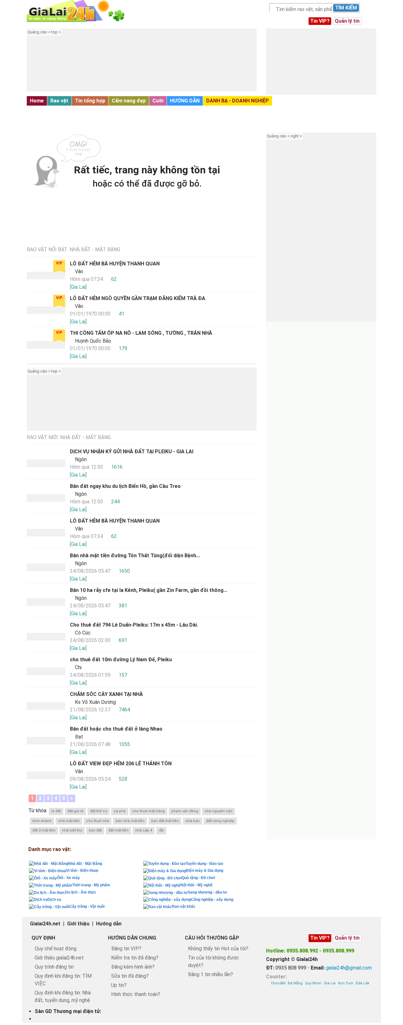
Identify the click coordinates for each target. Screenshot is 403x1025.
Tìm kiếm (346, 8)
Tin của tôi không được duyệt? (213, 961)
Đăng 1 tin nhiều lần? (210, 974)
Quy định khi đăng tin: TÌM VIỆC (63, 980)
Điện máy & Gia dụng (204, 870)
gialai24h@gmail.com (349, 968)
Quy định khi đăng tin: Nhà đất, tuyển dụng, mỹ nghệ (63, 996)
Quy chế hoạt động (56, 949)
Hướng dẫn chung (132, 938)
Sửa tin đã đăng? (130, 976)
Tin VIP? (320, 21)
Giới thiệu (78, 924)
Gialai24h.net (45, 924)
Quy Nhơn (313, 983)
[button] (149, 64)
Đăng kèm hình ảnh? (133, 967)
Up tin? (119, 985)
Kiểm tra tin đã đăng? (134, 958)
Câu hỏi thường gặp (212, 938)
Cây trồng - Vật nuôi (87, 906)
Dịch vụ (54, 899)
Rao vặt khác (184, 906)
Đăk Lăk (362, 983)
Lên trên (392, 1006)
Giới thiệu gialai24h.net (59, 958)
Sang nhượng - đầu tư (207, 892)
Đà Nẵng (295, 983)
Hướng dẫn (109, 924)
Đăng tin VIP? (126, 949)
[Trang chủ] (82, 11)
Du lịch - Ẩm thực (80, 892)
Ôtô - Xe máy (68, 878)
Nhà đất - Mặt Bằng (54, 111)
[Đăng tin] (377, 1006)
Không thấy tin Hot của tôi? (218, 949)
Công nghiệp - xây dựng (212, 899)
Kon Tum (345, 983)
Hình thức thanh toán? (135, 994)
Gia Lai (330, 983)
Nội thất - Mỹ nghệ (196, 885)
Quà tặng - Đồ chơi (198, 878)
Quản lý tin (347, 21)
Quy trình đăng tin (54, 967)
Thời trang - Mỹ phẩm (91, 885)
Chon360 (278, 983)
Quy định (43, 938)
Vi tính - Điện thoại (82, 870)
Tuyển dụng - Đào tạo (204, 863)
